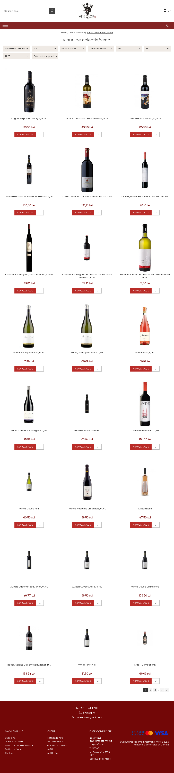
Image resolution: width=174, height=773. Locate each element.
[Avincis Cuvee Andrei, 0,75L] (87, 560)
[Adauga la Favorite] (40, 134)
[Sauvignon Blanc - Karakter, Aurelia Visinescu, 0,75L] (144, 248)
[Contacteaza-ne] (167, 25)
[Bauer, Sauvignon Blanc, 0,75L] (87, 326)
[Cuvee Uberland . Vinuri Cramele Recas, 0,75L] (87, 170)
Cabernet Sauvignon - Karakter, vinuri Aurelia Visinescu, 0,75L (87, 276)
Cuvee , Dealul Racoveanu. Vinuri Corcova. (144, 196)
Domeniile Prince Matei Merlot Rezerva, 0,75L (29, 196)
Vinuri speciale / (78, 32)
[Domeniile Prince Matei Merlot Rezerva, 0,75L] (29, 170)
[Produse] (5, 26)
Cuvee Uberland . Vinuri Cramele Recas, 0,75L (87, 196)
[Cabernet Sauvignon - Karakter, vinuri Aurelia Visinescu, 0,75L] (87, 248)
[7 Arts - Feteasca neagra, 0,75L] (144, 91)
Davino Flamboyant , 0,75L (145, 430)
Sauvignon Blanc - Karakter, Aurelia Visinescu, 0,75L (145, 276)
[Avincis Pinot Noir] (87, 638)
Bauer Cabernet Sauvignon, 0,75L (29, 430)
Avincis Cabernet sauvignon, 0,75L (29, 586)
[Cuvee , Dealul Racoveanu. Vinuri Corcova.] (144, 170)
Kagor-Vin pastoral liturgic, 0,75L (29, 118)
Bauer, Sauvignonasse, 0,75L (29, 352)
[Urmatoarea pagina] (166, 690)
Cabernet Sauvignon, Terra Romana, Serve (29, 274)
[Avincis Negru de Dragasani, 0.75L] (87, 482)
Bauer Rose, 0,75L (144, 352)
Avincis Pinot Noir (87, 664)
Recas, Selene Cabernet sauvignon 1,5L (28, 664)
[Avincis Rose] (144, 482)
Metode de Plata (55, 737)
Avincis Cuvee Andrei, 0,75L (87, 586)
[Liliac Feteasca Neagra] (87, 404)
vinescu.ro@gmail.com (89, 717)
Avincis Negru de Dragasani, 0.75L (87, 508)
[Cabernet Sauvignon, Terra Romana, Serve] (29, 248)
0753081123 (89, 713)
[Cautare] (52, 11)
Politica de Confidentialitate (19, 745)
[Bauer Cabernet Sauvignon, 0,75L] (29, 404)
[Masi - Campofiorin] (144, 638)
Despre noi (10, 737)
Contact (9, 753)
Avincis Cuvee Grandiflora (145, 586)
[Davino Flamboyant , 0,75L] (144, 404)
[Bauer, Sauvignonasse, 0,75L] (29, 326)
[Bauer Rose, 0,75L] (144, 326)
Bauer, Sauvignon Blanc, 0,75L (87, 352)
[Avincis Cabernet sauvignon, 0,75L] (29, 560)
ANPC (50, 749)
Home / (65, 32)
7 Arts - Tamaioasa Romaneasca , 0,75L (87, 118)
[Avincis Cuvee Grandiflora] (144, 560)
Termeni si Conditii (14, 741)
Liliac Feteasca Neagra (87, 430)
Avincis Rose (145, 508)
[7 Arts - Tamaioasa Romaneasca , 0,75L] (87, 91)
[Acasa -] (87, 11)
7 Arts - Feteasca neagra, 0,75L (145, 118)
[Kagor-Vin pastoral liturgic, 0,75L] (29, 91)
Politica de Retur (55, 741)
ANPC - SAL (52, 753)
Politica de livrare (13, 749)
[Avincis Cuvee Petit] (29, 482)
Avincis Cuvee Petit (29, 508)
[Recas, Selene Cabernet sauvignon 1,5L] (29, 638)
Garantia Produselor (57, 745)
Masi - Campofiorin (145, 664)
